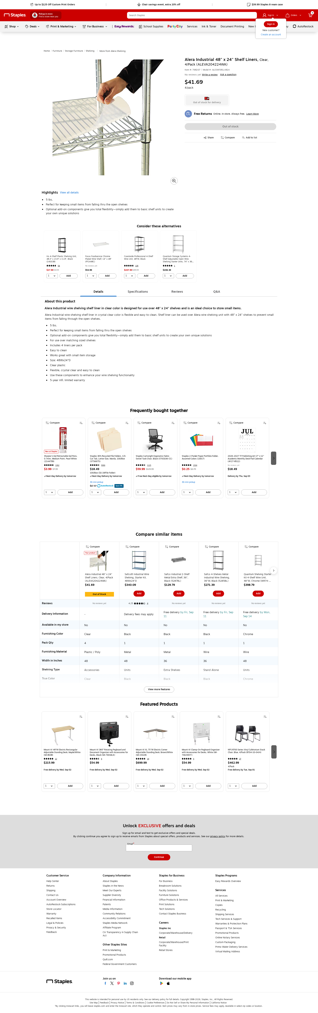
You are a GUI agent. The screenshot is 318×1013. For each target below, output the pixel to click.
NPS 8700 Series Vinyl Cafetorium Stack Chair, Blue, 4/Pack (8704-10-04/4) (246, 751)
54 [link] (59, 266)
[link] (53, 4)
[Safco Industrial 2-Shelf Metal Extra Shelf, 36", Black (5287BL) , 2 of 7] (179, 561)
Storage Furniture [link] (74, 51)
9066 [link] (103, 465)
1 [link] (174, 266)
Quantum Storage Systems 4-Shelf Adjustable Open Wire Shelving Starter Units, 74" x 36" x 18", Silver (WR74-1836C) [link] (178, 259)
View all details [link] (69, 192)
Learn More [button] (252, 114)
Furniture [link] (57, 51)
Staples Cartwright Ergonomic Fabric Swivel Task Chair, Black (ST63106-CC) (154, 457)
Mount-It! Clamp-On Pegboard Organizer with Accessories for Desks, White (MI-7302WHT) (201, 752)
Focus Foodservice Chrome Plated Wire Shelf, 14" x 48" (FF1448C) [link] (98, 259)
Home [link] (47, 51)
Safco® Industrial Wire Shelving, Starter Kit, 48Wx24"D (137, 578)
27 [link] (240, 759)
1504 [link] (195, 465)
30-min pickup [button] (96, 482)
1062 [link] (57, 465)
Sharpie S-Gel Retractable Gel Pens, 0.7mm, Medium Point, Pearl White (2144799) (60, 459)
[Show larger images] (174, 180)
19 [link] (148, 759)
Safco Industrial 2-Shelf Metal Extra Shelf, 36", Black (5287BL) (176, 578)
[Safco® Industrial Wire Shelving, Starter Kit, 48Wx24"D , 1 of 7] (139, 561)
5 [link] (193, 759)
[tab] (98, 291)
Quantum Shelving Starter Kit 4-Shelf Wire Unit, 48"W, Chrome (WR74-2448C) (257, 578)
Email (130, 844)
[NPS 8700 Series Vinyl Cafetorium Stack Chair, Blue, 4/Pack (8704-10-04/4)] (247, 734)
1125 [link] (149, 465)
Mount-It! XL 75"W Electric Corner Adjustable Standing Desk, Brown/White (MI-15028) (154, 752)
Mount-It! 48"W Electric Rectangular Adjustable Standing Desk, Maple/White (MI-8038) (62, 752)
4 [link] (147, 603)
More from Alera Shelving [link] (113, 51)
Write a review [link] (210, 74)
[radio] (207, 100)
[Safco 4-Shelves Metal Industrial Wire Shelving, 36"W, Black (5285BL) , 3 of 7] (218, 561)
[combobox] (192, 15)
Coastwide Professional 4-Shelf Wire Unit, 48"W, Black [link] (138, 257)
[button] (253, 15)
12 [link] (56, 759)
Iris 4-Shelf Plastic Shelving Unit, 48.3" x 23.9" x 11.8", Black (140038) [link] (62, 259)
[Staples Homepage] (15, 15)
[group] (62, 256)
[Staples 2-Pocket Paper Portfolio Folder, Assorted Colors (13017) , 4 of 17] (201, 440)
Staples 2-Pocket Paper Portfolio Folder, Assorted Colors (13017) (200, 457)
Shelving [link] (90, 51)
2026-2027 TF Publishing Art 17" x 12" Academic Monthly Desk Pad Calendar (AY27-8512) (246, 459)
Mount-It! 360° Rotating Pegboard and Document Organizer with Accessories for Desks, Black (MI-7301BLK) (109, 752)
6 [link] (101, 759)
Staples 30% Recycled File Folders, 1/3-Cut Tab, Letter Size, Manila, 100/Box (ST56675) (108, 459)
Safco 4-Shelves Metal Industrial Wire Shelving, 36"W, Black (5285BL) (217, 578)
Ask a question (228, 74)
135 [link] (136, 266)
